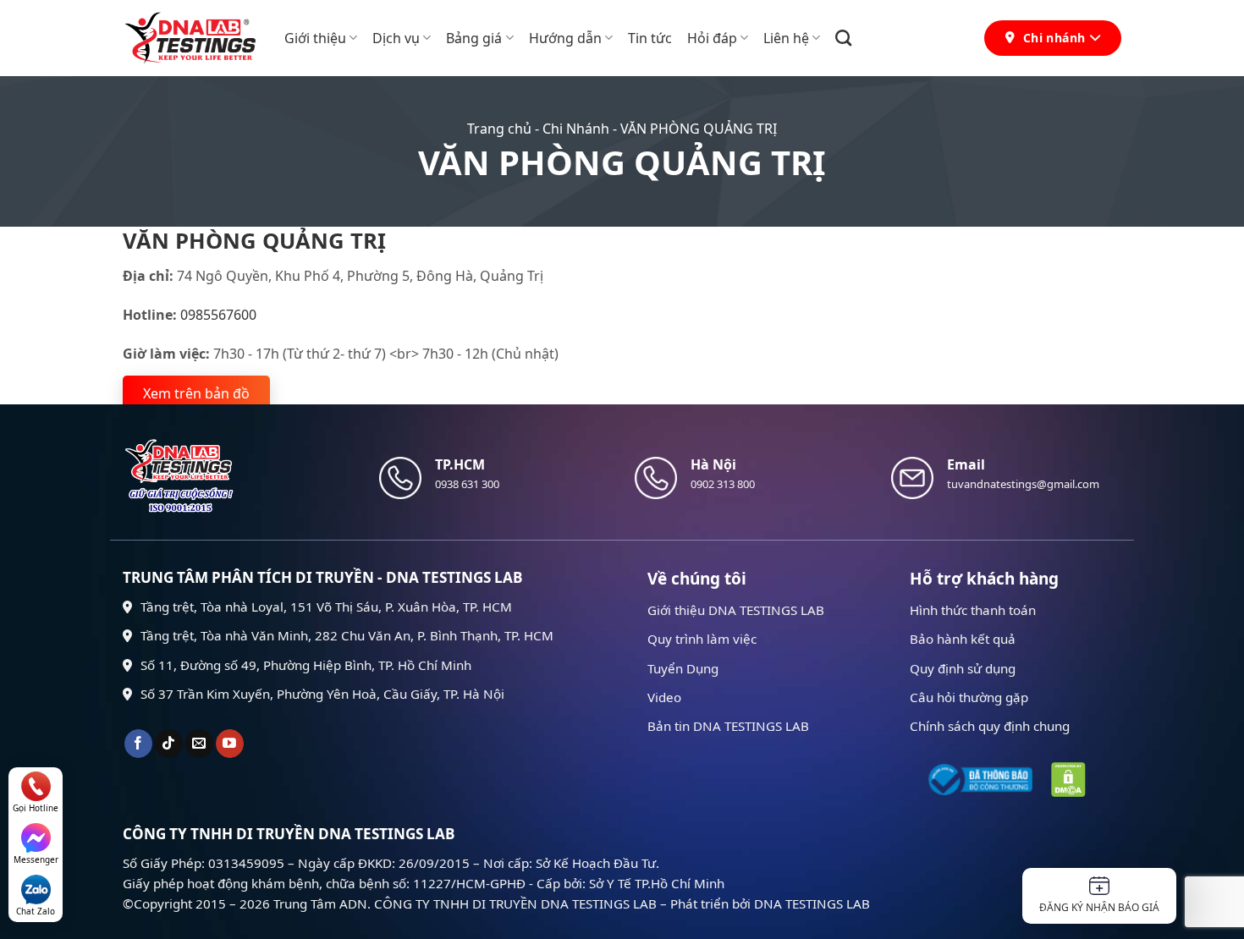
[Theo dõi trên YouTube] (230, 743)
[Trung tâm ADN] (191, 38)
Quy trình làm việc (702, 638)
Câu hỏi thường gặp (969, 697)
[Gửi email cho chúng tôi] (199, 743)
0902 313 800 (723, 483)
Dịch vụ (396, 38)
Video (664, 697)
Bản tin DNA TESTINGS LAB (728, 725)
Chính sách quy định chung (990, 725)
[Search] (843, 37)
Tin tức (650, 38)
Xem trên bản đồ (196, 393)
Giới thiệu (315, 38)
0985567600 (218, 314)
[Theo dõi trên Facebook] (138, 743)
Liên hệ (786, 38)
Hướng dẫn (565, 38)
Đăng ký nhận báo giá (1099, 907)
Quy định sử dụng (963, 668)
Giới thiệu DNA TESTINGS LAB (735, 609)
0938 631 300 (467, 483)
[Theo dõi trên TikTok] (169, 743)
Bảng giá (474, 38)
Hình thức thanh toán (973, 609)
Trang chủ (499, 128)
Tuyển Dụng (682, 668)
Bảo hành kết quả (963, 638)
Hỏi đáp (712, 38)
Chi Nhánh (575, 128)
